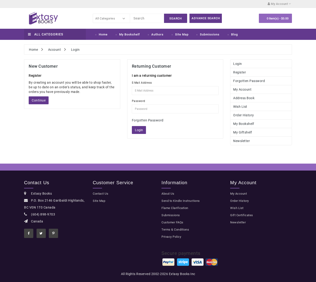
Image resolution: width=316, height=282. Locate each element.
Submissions (210, 34)
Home (103, 34)
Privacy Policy (171, 236)
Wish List (240, 106)
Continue (39, 100)
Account (54, 49)
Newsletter (241, 141)
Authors (157, 34)
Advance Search (206, 18)
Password (138, 101)
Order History (243, 115)
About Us (167, 193)
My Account (242, 89)
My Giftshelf (242, 132)
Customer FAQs (172, 222)
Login (75, 49)
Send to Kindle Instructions (180, 201)
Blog (234, 34)
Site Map (182, 34)
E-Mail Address (142, 82)
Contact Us (100, 193)
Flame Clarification (174, 208)
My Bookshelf (129, 34)
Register (239, 72)
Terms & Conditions (175, 229)
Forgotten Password (148, 120)
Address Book (243, 98)
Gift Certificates (241, 215)
